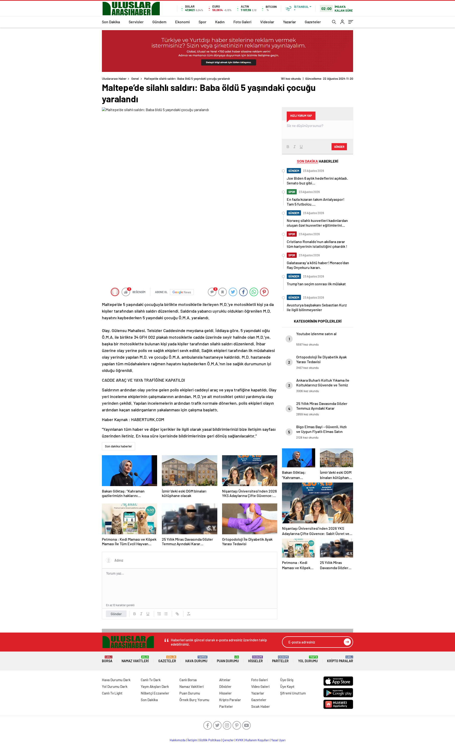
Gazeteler (313, 21)
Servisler (136, 21)
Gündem (159, 21)
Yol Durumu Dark (114, 686)
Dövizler (225, 686)
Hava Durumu (196, 659)
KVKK (239, 740)
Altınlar (225, 680)
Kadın (220, 21)
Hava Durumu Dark (116, 680)
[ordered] (159, 614)
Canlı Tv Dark (151, 680)
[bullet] (166, 614)
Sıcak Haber (260, 706)
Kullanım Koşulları (257, 740)
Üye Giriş (286, 680)
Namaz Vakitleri (135, 659)
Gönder (116, 614)
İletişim (192, 740)
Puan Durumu (228, 659)
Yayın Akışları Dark (155, 686)
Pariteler (280, 659)
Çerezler (228, 740)
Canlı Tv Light (112, 693)
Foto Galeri (242, 21)
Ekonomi (182, 21)
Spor (202, 21)
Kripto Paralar (340, 659)
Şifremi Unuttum (293, 693)
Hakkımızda (178, 740)
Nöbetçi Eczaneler (155, 693)
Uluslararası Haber (114, 78)
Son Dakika (111, 21)
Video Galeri (260, 686)
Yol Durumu (308, 659)
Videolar (267, 21)
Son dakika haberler (118, 446)
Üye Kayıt (287, 686)
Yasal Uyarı (278, 740)
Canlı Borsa (188, 680)
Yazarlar (289, 21)
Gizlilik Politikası (210, 740)
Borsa (107, 659)
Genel (135, 78)
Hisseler (255, 659)
